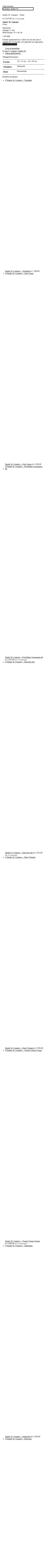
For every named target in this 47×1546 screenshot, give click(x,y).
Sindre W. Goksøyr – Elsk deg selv (19, 853)
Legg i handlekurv (10, 44)
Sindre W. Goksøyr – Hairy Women (19, 1048)
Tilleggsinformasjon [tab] (13, 53)
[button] (11, 48)
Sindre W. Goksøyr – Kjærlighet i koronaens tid (24, 657)
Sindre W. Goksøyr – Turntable (17, 271)
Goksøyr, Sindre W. (18, 51)
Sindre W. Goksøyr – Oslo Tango (18, 464)
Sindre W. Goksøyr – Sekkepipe (18, 1436)
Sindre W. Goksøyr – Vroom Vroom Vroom (22, 1241)
